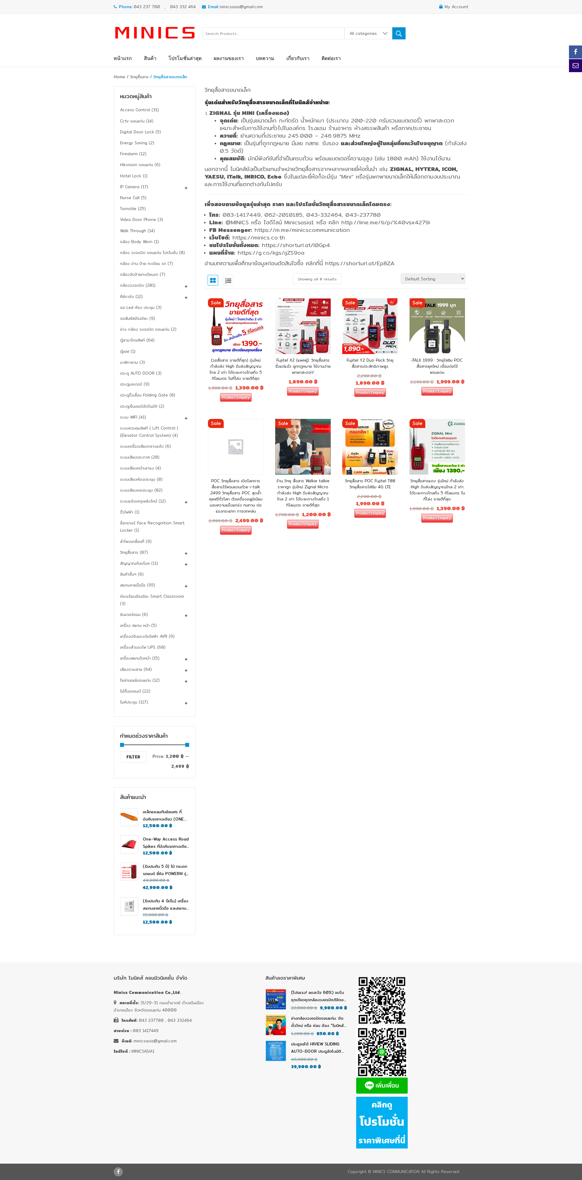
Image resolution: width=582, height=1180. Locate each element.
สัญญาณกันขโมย (135, 563)
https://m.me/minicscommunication (302, 230)
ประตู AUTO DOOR (137, 373)
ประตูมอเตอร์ (131, 384)
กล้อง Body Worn (136, 242)
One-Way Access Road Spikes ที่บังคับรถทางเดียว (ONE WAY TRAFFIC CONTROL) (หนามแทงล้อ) (166, 843)
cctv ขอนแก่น (132, 121)
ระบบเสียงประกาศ (135, 457)
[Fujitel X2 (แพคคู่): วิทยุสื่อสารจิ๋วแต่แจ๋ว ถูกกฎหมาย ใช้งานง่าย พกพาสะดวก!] (303, 326)
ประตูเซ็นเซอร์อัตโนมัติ (138, 406)
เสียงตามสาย (131, 669)
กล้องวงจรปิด (132, 285)
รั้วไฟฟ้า (126, 512)
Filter (133, 757)
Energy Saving (133, 143)
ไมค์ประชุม (128, 702)
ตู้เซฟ (124, 351)
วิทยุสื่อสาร (139, 77)
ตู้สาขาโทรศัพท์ (132, 340)
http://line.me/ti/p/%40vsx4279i (385, 222)
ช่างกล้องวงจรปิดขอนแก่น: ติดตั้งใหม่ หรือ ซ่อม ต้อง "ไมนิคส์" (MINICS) (318, 1022)
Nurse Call (129, 198)
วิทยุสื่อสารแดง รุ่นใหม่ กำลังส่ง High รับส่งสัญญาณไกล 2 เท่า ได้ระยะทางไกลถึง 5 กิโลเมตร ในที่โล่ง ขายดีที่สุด (437, 490)
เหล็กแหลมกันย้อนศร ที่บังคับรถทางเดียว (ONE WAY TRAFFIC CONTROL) (163, 816)
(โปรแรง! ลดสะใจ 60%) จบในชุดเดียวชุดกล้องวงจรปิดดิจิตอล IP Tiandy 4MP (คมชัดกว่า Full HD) (319, 996)
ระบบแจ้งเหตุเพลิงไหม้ (138, 501)
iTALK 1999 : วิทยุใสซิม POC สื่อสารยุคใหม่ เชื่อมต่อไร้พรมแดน (437, 366)
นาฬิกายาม (129, 362)
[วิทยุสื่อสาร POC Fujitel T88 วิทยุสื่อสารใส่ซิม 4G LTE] (370, 447)
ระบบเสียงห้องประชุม (137, 479)
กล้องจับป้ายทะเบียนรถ (139, 274)
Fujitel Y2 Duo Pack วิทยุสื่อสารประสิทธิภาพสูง (370, 363)
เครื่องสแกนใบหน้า (135, 658)
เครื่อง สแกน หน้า (135, 625)
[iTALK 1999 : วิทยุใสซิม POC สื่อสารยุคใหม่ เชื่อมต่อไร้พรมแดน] (437, 326)
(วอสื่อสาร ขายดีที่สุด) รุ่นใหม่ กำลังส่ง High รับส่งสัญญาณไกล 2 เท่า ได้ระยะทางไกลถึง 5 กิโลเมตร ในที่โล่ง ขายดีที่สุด (235, 369)
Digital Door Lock (137, 132)
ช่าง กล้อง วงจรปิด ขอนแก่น (144, 329)
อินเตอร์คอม (130, 614)
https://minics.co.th (258, 237)
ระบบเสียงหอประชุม (136, 490)
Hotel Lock (130, 176)
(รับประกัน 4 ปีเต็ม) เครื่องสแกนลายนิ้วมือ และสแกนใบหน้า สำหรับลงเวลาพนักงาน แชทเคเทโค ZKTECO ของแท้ (165, 905)
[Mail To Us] (575, 65)
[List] (228, 280)
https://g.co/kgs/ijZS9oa (271, 252)
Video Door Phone (138, 219)
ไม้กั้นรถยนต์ (130, 691)
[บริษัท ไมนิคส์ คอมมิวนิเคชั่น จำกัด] (155, 31)
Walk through (133, 231)
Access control (135, 110)
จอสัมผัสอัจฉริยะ (134, 318)
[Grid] (213, 280)
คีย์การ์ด (127, 296)
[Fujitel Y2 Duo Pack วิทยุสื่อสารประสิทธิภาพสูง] (370, 326)
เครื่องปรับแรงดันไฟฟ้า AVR (143, 636)
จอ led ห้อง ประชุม (137, 307)
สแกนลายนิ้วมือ (133, 585)
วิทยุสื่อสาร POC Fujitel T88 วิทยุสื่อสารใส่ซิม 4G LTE (370, 484)
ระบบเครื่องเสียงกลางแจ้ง (142, 446)
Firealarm (129, 154)
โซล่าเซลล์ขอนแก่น (135, 680)
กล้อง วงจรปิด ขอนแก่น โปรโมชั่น (149, 252)
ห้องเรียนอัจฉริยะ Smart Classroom (152, 596)
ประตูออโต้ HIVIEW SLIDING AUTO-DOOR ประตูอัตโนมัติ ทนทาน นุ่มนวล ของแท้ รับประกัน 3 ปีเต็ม (318, 1048)
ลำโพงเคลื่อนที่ (132, 541)
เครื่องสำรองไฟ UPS (138, 647)
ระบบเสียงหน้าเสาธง (137, 468)
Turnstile (128, 209)
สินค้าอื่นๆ (128, 574)
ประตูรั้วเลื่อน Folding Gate (144, 395)
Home (119, 77)
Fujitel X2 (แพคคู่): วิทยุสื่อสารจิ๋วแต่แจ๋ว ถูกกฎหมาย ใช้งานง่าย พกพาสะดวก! (303, 366)
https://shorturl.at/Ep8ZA (360, 263)
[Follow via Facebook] (575, 51)
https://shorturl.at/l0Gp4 (296, 245)
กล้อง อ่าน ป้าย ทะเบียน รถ (143, 263)
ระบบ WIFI (128, 417)
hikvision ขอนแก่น (136, 165)
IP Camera (129, 187)
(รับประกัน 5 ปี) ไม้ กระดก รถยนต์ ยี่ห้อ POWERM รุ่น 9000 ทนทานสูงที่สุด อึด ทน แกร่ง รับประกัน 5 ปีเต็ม (166, 870)
